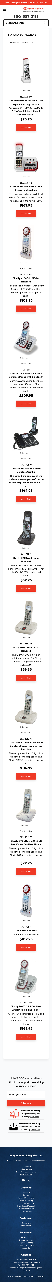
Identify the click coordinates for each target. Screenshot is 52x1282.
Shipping (26, 1192)
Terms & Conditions (26, 1198)
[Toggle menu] (4, 9)
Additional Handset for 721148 (26, 100)
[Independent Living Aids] (33, 9)
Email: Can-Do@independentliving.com (26, 1268)
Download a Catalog (26, 1245)
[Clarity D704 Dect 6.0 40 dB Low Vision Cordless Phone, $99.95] (26, 805)
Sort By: (13, 42)
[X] (28, 1180)
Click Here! (34, 1116)
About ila (26, 1248)
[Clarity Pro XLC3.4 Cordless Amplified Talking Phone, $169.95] (26, 976)
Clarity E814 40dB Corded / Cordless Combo (26, 470)
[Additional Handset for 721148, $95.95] (26, 70)
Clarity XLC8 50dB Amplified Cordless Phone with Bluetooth (26, 375)
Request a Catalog (26, 1242)
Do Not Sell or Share (26, 1209)
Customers (26, 1223)
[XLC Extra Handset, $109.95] (26, 900)
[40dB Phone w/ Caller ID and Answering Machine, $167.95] (26, 156)
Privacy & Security (26, 1200)
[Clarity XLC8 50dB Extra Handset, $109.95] (26, 242)
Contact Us (26, 1270)
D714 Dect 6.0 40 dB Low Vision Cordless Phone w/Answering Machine (26, 746)
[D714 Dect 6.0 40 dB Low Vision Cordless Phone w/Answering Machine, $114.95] (26, 707)
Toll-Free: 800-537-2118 (26, 1259)
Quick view (26, 91)
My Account (26, 1237)
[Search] (45, 22)
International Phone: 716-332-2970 (26, 1262)
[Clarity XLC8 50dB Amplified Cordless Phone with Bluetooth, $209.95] (26, 337)
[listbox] (25, 42)
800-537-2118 (26, 16)
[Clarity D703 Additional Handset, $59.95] (26, 528)
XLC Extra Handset (26, 930)
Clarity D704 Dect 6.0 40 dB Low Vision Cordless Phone (26, 843)
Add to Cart (26, 127)
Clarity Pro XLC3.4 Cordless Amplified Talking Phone (26, 1008)
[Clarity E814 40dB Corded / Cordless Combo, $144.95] (26, 432)
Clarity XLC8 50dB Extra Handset (26, 280)
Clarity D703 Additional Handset (26, 560)
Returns (26, 1195)
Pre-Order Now (26, 268)
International (26, 1226)
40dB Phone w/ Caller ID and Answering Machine (26, 188)
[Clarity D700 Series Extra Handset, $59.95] (26, 617)
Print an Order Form (26, 1203)
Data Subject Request (26, 1206)
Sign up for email (26, 1240)
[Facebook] (23, 1180)
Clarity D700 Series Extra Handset (26, 649)
